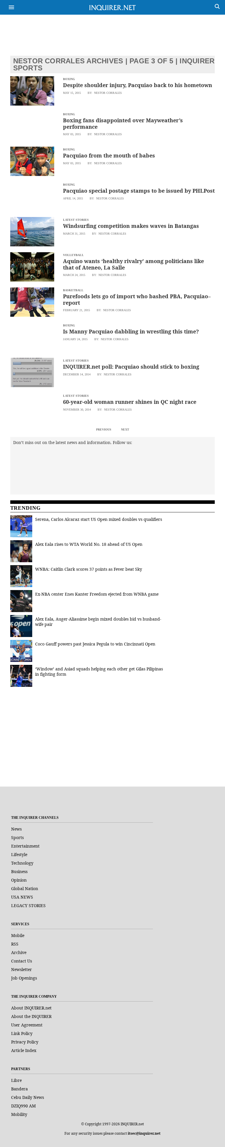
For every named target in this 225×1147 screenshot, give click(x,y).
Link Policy (22, 1033)
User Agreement (26, 1025)
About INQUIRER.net (31, 1008)
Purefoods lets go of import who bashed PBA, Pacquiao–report (137, 299)
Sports (17, 837)
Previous (103, 429)
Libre (16, 1080)
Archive (18, 952)
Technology (22, 863)
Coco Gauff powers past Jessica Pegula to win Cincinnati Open (95, 644)
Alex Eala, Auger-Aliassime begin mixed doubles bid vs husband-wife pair (98, 621)
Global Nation (24, 888)
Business (19, 871)
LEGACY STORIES (28, 905)
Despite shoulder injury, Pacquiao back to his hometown (137, 85)
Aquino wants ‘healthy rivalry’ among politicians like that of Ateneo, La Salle (133, 264)
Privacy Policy (24, 1042)
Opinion (19, 880)
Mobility (19, 1114)
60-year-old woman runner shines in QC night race (129, 401)
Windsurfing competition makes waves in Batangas (131, 225)
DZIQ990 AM (23, 1106)
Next (125, 429)
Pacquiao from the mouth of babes (109, 155)
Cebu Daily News (27, 1097)
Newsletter (21, 969)
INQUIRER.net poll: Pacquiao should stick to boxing (131, 366)
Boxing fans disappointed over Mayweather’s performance (123, 123)
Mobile (17, 935)
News (16, 829)
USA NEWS (22, 897)
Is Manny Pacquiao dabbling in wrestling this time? (131, 331)
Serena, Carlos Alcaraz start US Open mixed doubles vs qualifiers (98, 519)
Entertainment (25, 846)
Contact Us (21, 961)
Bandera (19, 1089)
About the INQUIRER (31, 1016)
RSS (14, 944)
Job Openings (24, 978)
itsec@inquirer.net (144, 1133)
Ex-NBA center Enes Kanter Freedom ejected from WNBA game (96, 594)
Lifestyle (19, 854)
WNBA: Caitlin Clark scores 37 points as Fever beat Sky (88, 569)
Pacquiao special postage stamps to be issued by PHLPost (139, 190)
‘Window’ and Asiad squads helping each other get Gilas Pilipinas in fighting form (99, 671)
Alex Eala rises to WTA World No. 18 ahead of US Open (88, 544)
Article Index (23, 1050)
